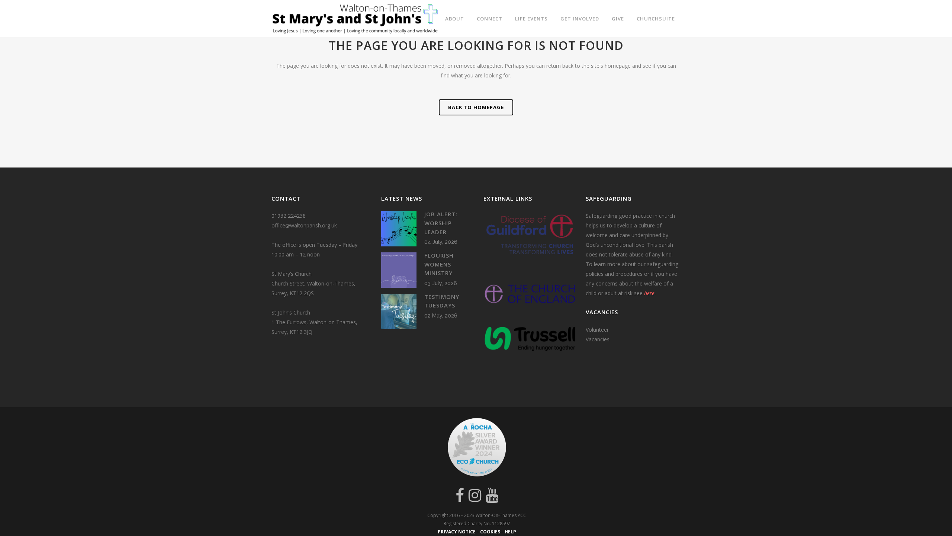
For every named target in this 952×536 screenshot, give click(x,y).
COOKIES (490, 532)
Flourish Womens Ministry (439, 264)
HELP (510, 532)
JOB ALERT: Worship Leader (440, 222)
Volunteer (597, 329)
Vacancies (598, 339)
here (649, 293)
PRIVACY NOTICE (457, 532)
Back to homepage (476, 107)
